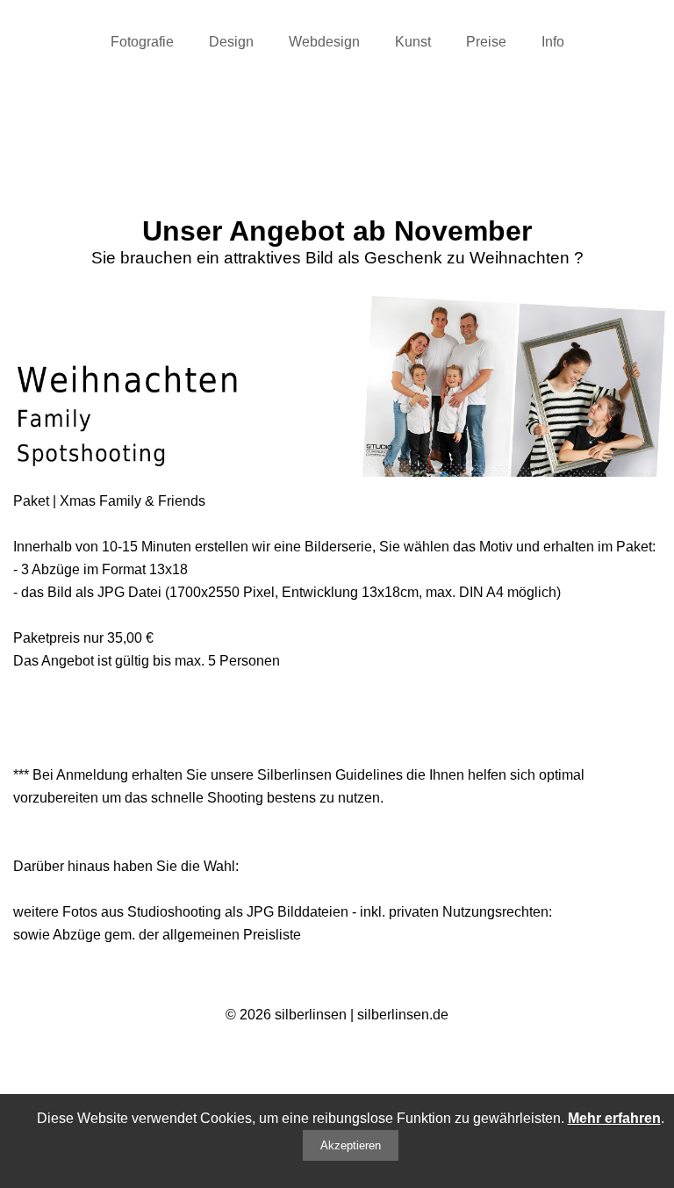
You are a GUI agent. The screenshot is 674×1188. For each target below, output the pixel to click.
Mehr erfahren (614, 1118)
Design (231, 41)
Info (552, 41)
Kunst (413, 41)
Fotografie (142, 41)
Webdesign (324, 41)
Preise (486, 41)
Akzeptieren (350, 1145)
